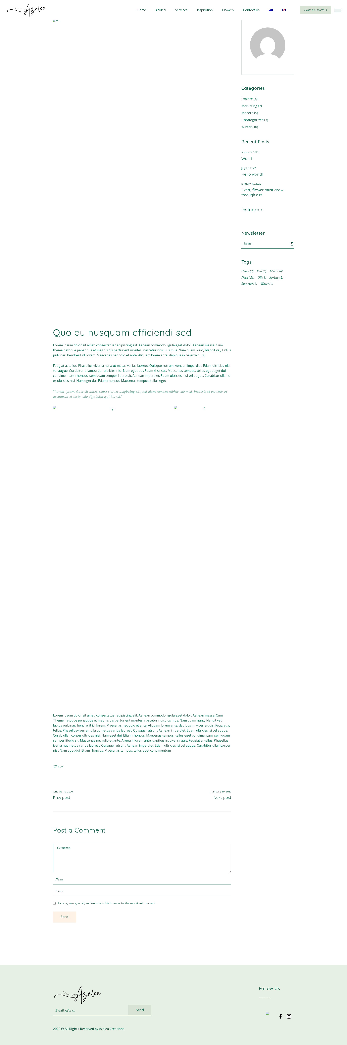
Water (266, 283)
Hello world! (252, 174)
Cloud (247, 271)
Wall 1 (246, 158)
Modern (247, 113)
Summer (249, 283)
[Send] (292, 244)
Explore (247, 99)
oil (261, 277)
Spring (276, 277)
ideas (276, 271)
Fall (261, 271)
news (247, 277)
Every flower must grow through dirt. (262, 192)
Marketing (249, 106)
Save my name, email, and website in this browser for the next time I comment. (107, 903)
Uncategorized (252, 120)
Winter (58, 766)
